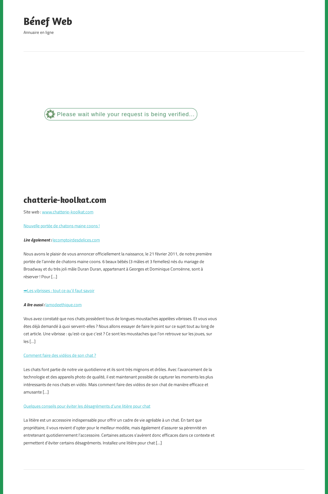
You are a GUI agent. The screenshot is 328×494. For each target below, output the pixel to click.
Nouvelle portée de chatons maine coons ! (62, 226)
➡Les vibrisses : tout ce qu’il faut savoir (59, 290)
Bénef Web (48, 21)
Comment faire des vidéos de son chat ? (60, 355)
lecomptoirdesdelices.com (76, 240)
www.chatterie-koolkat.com (67, 212)
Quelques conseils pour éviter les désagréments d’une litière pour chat (87, 406)
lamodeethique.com (63, 304)
